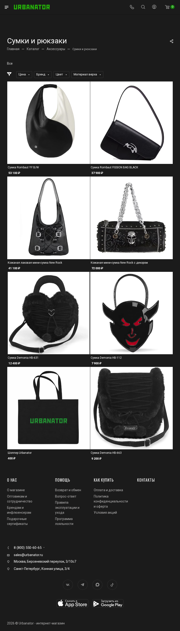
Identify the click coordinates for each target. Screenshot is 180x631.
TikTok (112, 585)
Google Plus (97, 585)
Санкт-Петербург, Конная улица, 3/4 (42, 569)
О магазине (16, 490)
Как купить (104, 480)
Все (10, 63)
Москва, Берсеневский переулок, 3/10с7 (45, 561)
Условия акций (105, 512)
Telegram (83, 585)
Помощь (62, 480)
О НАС (12, 480)
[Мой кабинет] (154, 7)
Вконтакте (68, 585)
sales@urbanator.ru (28, 555)
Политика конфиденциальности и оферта (111, 501)
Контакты (146, 480)
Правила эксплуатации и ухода (67, 507)
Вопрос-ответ (65, 496)
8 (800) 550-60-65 (27, 548)
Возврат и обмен (68, 490)
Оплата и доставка (108, 490)
